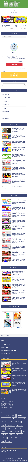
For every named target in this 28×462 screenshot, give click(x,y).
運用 (16, 437)
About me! (14, 64)
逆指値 (10, 437)
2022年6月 (6, 118)
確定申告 (17, 431)
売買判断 (17, 421)
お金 (13, 415)
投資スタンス (11, 425)
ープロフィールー (7, 344)
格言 (11, 431)
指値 (3, 428)
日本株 (15, 428)
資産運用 (19, 434)
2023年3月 (6, 108)
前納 (11, 421)
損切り (9, 428)
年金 (24, 421)
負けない (12, 434)
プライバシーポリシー (8, 353)
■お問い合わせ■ (21, 68)
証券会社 (4, 434)
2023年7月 (6, 101)
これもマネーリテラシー (7, 401)
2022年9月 (6, 111)
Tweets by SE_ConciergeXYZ (8, 450)
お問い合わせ (6, 347)
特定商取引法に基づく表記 (9, 350)
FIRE (7, 415)
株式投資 (4, 431)
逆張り (3, 437)
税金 (24, 431)
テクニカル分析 (6, 418)
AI (2, 415)
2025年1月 (6, 94)
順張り (9, 441)
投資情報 (19, 425)
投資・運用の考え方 (6, 407)
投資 (3, 425)
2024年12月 (7, 97)
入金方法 (4, 421)
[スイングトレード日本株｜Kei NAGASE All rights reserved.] (14, 7)
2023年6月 (6, 104)
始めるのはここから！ (7, 404)
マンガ (14, 418)
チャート (20, 415)
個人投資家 (22, 418)
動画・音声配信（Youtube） (8, 403)
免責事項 (18, 458)
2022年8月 (6, 115)
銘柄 (3, 441)
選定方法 (22, 437)
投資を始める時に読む (7, 405)
